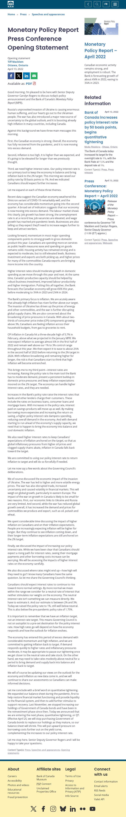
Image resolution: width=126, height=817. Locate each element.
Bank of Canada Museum (46, 777)
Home (11, 14)
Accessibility (15, 780)
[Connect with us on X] (34, 811)
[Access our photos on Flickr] (83, 811)
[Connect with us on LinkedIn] (73, 811)
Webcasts (107, 242)
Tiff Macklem (16, 61)
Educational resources (14, 791)
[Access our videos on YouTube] (92, 811)
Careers (12, 776)
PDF (29, 83)
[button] (11, 75)
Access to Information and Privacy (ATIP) (74, 788)
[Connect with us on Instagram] (53, 811)
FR (106, 4)
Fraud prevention (18, 797)
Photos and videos (18, 785)
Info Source (72, 796)
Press (23, 14)
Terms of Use (73, 776)
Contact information (106, 781)
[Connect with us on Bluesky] (63, 811)
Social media (101, 795)
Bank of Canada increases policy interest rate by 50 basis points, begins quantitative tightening (101, 127)
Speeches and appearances (48, 14)
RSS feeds (99, 790)
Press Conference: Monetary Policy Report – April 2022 (101, 188)
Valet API (99, 799)
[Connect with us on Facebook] (44, 811)
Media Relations (92, 146)
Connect (44, 784)
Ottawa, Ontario (18, 65)
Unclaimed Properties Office (46, 790)
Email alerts (101, 786)
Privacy (69, 780)
